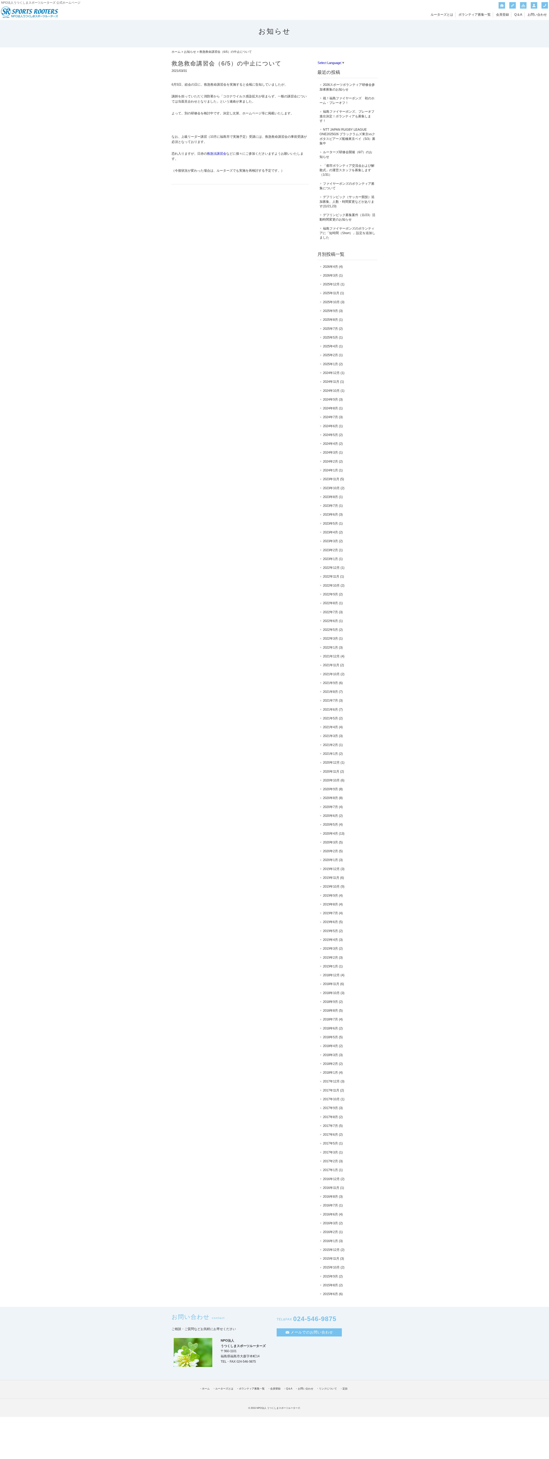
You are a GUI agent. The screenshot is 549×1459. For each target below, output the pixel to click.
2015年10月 (331, 1267)
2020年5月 (330, 824)
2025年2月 (330, 355)
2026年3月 (330, 275)
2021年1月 (330, 753)
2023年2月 (330, 550)
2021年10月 (331, 674)
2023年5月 (330, 523)
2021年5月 (330, 718)
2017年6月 (330, 1134)
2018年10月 (331, 993)
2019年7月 (330, 913)
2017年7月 (330, 1126)
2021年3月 (330, 736)
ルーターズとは (442, 14)
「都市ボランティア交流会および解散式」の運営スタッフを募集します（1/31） (347, 170)
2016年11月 (331, 1188)
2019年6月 (330, 922)
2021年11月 (331, 665)
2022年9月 (330, 594)
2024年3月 (330, 452)
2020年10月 (331, 780)
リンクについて (328, 1388)
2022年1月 (330, 647)
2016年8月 (330, 1196)
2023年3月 (330, 541)
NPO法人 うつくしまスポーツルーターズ (278, 1408)
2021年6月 (330, 709)
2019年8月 (330, 904)
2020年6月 (330, 815)
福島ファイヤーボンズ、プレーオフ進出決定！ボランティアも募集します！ (347, 116)
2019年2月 (330, 957)
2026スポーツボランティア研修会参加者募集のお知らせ (347, 87)
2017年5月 (330, 1143)
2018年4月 (330, 1046)
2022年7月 (330, 612)
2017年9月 (330, 1108)
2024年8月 (330, 408)
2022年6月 (330, 621)
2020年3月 (330, 842)
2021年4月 (330, 727)
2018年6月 (330, 1028)
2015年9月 (330, 1276)
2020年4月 (330, 833)
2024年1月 (330, 470)
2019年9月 (330, 895)
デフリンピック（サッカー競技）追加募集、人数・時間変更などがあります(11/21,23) (347, 201)
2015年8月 (330, 1285)
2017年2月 (330, 1161)
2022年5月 (330, 629)
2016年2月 (330, 1232)
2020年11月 (331, 771)
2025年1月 (330, 364)
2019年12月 (331, 869)
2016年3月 (330, 1223)
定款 (345, 1388)
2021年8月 (330, 691)
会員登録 (502, 14)
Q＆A (518, 14)
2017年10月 (331, 1099)
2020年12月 (331, 762)
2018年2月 (330, 1063)
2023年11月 (331, 479)
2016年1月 (330, 1241)
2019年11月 (331, 877)
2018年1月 (330, 1072)
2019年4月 (330, 939)
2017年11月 (331, 1090)
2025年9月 (330, 311)
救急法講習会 (216, 153)
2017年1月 (330, 1170)
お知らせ (190, 51)
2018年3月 (330, 1055)
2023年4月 (330, 532)
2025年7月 (330, 328)
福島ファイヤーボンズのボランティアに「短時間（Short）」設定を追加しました (347, 233)
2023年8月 (330, 497)
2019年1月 (330, 966)
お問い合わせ (537, 14)
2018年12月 (331, 975)
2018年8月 (330, 1010)
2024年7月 (330, 417)
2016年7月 (330, 1205)
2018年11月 (331, 984)
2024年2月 (330, 461)
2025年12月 (331, 284)
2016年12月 (331, 1179)
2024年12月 (331, 373)
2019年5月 (330, 931)
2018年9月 (330, 1001)
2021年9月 (330, 683)
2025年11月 (331, 293)
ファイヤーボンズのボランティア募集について (347, 186)
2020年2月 (330, 851)
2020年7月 (330, 807)
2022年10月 (331, 585)
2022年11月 (331, 576)
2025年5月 (330, 337)
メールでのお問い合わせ (312, 1332)
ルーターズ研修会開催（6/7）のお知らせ (346, 154)
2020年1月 (330, 860)
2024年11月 (331, 381)
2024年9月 (330, 399)
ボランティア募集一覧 (475, 14)
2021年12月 (331, 656)
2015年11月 (331, 1258)
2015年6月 (330, 1294)
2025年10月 (331, 302)
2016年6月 (330, 1214)
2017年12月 (331, 1081)
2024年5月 (330, 435)
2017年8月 (330, 1117)
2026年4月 (330, 266)
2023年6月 (330, 514)
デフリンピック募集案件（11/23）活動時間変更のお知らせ (347, 217)
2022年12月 (331, 567)
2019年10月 (331, 886)
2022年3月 (330, 638)
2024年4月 (330, 443)
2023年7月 (330, 505)
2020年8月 (330, 798)
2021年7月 (330, 700)
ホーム (176, 51)
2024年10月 (331, 390)
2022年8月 (330, 603)
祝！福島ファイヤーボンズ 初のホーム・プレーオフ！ (347, 100)
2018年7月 (330, 1019)
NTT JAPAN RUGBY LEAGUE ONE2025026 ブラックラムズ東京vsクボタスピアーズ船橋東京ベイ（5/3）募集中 (347, 136)
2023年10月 (331, 488)
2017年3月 (330, 1152)
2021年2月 (330, 745)
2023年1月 (330, 559)
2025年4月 (330, 346)
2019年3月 (330, 948)
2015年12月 (331, 1250)
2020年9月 (330, 789)
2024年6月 (330, 426)
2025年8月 (330, 319)
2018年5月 (330, 1037)
